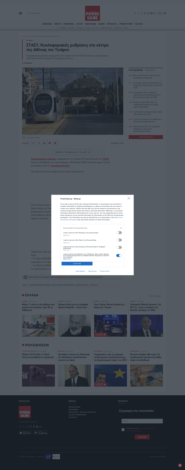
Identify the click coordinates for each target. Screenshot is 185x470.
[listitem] (92, 228)
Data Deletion (80, 271)
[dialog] (92, 235)
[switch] (119, 232)
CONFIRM (77, 263)
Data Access (92, 271)
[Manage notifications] (180, 465)
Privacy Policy (104, 271)
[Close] (130, 199)
